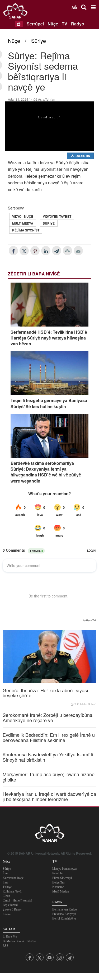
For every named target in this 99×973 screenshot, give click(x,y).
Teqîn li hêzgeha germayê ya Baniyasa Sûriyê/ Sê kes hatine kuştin (49, 403)
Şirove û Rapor (12, 909)
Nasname (58, 887)
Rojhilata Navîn (12, 891)
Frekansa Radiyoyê (64, 914)
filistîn (7, 914)
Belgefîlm (58, 882)
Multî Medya (22, 223)
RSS (5, 946)
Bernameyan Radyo (64, 909)
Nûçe (53, 24)
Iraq (5, 882)
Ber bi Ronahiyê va (64, 918)
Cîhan (6, 896)
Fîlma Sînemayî (62, 878)
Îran (5, 873)
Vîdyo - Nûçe (22, 216)
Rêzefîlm (57, 873)
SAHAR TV (49, 834)
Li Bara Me (10, 936)
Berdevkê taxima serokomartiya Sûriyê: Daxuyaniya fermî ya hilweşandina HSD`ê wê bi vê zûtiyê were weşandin (46, 472)
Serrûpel (35, 24)
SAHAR (17, 12)
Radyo (77, 24)
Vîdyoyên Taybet (57, 216)
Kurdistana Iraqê (13, 878)
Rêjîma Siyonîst (25, 230)
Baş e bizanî (10, 905)
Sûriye (38, 40)
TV (64, 24)
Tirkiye (7, 887)
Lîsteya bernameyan (64, 869)
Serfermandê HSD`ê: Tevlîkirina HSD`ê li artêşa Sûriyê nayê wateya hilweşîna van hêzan (49, 338)
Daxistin (82, 155)
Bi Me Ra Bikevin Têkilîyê (19, 941)
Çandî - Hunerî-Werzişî (17, 900)
